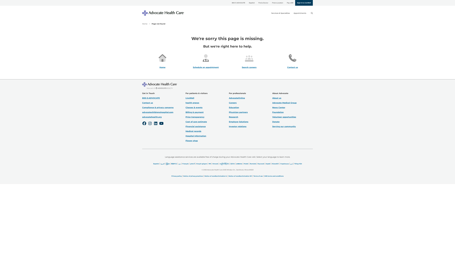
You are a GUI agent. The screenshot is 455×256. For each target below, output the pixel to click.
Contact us (292, 67)
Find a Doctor (263, 3)
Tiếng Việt (298, 164)
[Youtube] (161, 123)
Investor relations (237, 126)
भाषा (210, 164)
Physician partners (238, 112)
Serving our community (284, 126)
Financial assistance (196, 126)
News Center (278, 107)
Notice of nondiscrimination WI (240, 176)
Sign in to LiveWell (304, 3)
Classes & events (194, 107)
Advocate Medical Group (284, 103)
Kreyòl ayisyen (201, 164)
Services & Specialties (280, 13)
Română (253, 164)
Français (185, 164)
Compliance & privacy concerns (158, 107)
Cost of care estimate (196, 122)
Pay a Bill (290, 3)
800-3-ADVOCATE (238, 3)
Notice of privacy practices (193, 176)
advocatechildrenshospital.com (157, 112)
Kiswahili (275, 164)
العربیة (162, 164)
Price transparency (195, 117)
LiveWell (190, 98)
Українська (284, 164)
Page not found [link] (158, 24)
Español (252, 3)
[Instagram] (150, 123)
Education (234, 107)
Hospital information (196, 136)
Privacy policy (176, 176)
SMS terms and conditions (274, 176)
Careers (233, 103)
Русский (261, 164)
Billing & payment (195, 112)
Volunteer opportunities (284, 117)
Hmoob (215, 164)
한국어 (232, 164)
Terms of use (258, 176)
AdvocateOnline (237, 98)
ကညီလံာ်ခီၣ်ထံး (224, 164)
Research (233, 117)
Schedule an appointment (206, 67)
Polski (246, 164)
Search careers (249, 67)
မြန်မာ (168, 164)
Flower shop (192, 141)
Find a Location (277, 3)
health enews (192, 103)
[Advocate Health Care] (163, 13)
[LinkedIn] (156, 123)
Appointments (300, 13)
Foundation (278, 112)
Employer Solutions (238, 122)
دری (179, 164)
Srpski (268, 164)
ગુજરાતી (192, 164)
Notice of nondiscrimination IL (216, 176)
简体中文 (174, 164)
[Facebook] (144, 123)
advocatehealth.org (152, 117)
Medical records (193, 131)
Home (144, 24)
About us (276, 98)
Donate (276, 122)
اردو (291, 164)
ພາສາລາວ (239, 164)
